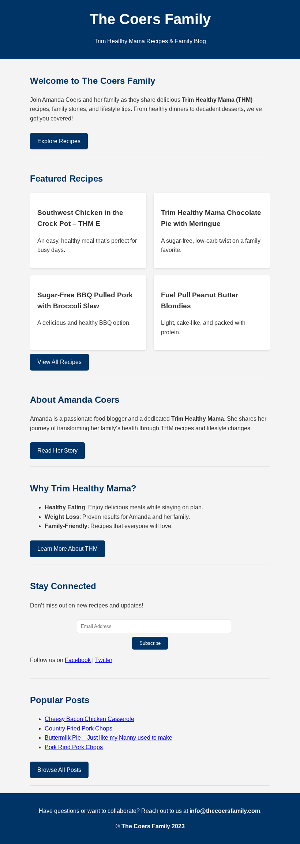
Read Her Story (57, 450)
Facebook (78, 660)
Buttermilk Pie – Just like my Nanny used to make (108, 738)
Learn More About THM (67, 549)
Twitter (103, 660)
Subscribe (150, 643)
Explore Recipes (58, 141)
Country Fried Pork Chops (78, 728)
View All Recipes (59, 362)
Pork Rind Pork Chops (74, 747)
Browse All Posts (59, 770)
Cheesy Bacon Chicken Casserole (89, 719)
